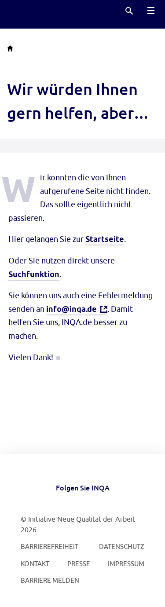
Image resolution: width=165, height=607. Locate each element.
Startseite (104, 239)
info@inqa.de (71, 309)
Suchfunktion (33, 274)
